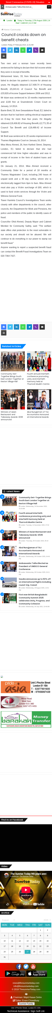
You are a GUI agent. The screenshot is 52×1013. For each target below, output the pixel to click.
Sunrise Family (26, 1004)
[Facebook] (3, 50)
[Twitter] (10, 50)
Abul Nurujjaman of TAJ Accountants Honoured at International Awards (38, 414)
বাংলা (49, 7)
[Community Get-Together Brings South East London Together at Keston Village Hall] (13, 361)
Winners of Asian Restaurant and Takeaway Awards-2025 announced (12, 416)
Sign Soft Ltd (37, 1011)
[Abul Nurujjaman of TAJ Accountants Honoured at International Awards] (39, 399)
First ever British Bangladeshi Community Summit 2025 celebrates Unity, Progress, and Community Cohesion (34, 599)
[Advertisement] (26, 292)
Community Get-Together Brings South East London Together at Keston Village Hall (12, 378)
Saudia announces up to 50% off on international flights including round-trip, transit (35, 582)
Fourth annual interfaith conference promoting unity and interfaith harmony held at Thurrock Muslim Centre (38, 379)
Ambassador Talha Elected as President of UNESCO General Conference (33, 566)
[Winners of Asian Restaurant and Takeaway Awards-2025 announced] (13, 399)
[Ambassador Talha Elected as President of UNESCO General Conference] (9, 567)
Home (6, 29)
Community (16, 29)
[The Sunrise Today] (11, 14)
